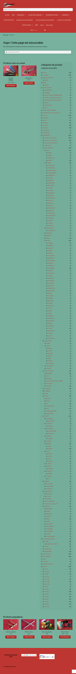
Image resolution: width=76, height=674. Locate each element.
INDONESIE (49, 373)
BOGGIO (50, 453)
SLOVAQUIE (49, 471)
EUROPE (47, 416)
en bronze (45, 122)
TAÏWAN (48, 368)
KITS (46, 107)
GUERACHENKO (52, 431)
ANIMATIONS (48, 90)
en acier (45, 115)
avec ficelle (47, 388)
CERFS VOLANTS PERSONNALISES (53, 95)
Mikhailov (51, 195)
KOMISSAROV (51, 183)
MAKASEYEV (51, 288)
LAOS (47, 376)
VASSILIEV (51, 225)
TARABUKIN (51, 213)
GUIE (49, 458)
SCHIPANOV (51, 321)
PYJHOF (50, 308)
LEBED (48, 521)
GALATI (50, 456)
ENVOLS (47, 102)
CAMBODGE (48, 391)
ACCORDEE (46, 75)
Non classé (45, 561)
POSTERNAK (49, 531)
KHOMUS (48, 163)
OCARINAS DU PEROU (51, 544)
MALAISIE (49, 378)
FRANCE (47, 481)
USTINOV (50, 223)
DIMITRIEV (49, 514)
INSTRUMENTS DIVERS (52, 15)
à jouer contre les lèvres (51, 140)
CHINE (48, 343)
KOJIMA (50, 348)
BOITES (48, 401)
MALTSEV (50, 190)
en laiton (45, 127)
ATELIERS (47, 92)
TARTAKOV (51, 218)
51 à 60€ (46, 596)
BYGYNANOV (51, 165)
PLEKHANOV (49, 529)
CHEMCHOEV (51, 168)
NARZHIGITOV (51, 230)
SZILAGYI (50, 448)
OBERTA (50, 473)
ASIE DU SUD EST (49, 371)
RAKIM (50, 310)
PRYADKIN (50, 305)
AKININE (50, 243)
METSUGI (50, 353)
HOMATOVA (51, 273)
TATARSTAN (51, 331)
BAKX (49, 446)
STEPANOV (51, 326)
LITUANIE (48, 463)
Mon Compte (49, 25)
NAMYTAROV (51, 198)
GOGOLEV (50, 178)
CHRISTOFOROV (52, 173)
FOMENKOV (51, 265)
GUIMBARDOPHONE (51, 411)
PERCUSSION (48, 551)
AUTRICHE (49, 423)
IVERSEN (50, 468)
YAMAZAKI (51, 363)
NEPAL (48, 238)
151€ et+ (45, 72)
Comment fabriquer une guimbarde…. (45, 20)
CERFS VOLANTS (26, 25)
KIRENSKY (50, 180)
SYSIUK (50, 328)
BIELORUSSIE (49, 428)
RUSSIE (48, 240)
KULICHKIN (51, 185)
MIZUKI (50, 356)
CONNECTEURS (50, 406)
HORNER (50, 426)
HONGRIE (48, 443)
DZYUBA (48, 516)
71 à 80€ (46, 601)
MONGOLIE (49, 233)
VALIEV (50, 336)
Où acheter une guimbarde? (64, 20)
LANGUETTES (49, 413)
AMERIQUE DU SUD (48, 77)
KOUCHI (50, 351)
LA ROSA (50, 461)
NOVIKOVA (51, 300)
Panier (42, 25)
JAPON (48, 346)
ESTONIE (48, 441)
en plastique (46, 130)
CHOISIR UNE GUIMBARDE (35, 15)
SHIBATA (50, 361)
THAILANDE (49, 383)
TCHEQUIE (49, 476)
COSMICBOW (65, 15)
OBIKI (49, 358)
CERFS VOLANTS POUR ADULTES (53, 97)
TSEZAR (50, 333)
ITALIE (48, 451)
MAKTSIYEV (49, 524)
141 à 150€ (47, 584)
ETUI (47, 408)
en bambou (46, 117)
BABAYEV (50, 248)
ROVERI (47, 85)
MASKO (50, 293)
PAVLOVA (50, 205)
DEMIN (48, 511)
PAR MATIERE (48, 491)
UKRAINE (47, 506)
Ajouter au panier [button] (29, 83)
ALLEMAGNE (49, 418)
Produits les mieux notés (51, 503)
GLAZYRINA (51, 268)
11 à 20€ (46, 574)
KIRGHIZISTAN (50, 228)
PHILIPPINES (49, 366)
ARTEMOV (50, 245)
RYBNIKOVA (51, 318)
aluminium (49, 493)
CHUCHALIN (51, 255)
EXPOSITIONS (48, 105)
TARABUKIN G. (52, 215)
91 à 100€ (47, 606)
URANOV (50, 220)
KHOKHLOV (51, 278)
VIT (49, 478)
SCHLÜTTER (51, 421)
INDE (47, 150)
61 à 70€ (46, 599)
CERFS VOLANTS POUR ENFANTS (53, 100)
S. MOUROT (49, 488)
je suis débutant (47, 556)
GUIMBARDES (20, 15)
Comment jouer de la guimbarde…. (24, 20)
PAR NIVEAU (48, 498)
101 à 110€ (47, 571)
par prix (45, 566)
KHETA (50, 155)
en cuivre (45, 125)
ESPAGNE (48, 436)
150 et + (46, 586)
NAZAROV (50, 295)
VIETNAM (49, 386)
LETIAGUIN (51, 283)
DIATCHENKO (51, 260)
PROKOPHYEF (51, 208)
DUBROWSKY (51, 175)
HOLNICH (50, 270)
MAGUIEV (50, 285)
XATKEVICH (51, 433)
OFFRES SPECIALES (9, 20)
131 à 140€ (47, 581)
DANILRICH (51, 258)
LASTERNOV (51, 280)
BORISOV (50, 250)
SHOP (13, 15)
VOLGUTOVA (51, 338)
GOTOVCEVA (46, 132)
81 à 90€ (46, 604)
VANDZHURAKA (50, 536)
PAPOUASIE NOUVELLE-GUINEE (54, 381)
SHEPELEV (51, 210)
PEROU (46, 80)
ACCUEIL (7, 15)
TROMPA (50, 438)
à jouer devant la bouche (51, 143)
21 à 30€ (46, 589)
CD (47, 403)
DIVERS (46, 396)
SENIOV (50, 323)
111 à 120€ (47, 576)
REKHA (50, 160)
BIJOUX (48, 398)
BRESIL (44, 82)
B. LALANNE (49, 483)
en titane (48, 496)
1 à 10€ (46, 569)
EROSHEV (50, 263)
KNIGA (48, 519)
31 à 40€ (47, 591)
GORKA (50, 153)
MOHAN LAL (51, 158)
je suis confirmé (47, 554)
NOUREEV (50, 298)
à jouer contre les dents (50, 138)
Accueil (6, 34)
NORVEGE (48, 466)
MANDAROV (51, 193)
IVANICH (50, 275)
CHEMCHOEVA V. (52, 170)
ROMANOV (51, 316)
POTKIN (50, 303)
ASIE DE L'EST (48, 341)
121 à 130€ (47, 579)
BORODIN (50, 253)
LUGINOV (50, 188)
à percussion (48, 145)
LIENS (36, 25)
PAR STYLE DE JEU (49, 501)
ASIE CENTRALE (49, 148)
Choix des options (10, 85)
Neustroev (50, 200)
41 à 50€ (47, 594)
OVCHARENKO (50, 526)
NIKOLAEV (51, 203)
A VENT (47, 541)
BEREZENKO (49, 508)
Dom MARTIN (49, 486)
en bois (44, 120)
